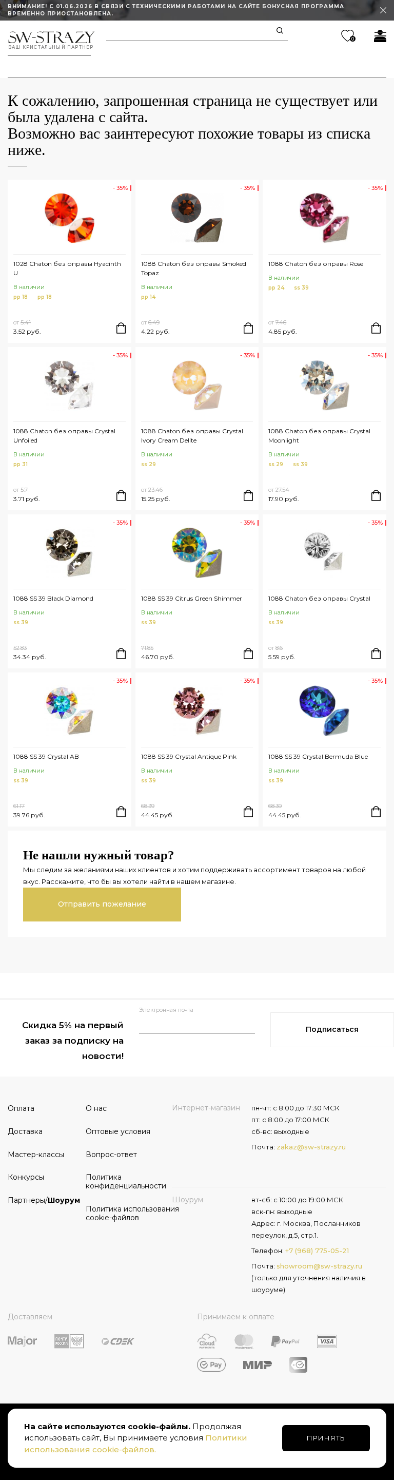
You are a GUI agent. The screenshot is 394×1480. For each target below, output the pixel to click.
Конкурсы (26, 1177)
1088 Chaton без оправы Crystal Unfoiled (64, 435)
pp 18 (20, 297)
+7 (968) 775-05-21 (317, 1250)
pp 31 (20, 464)
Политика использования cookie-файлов (121, 1213)
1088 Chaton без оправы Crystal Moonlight (319, 435)
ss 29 (148, 464)
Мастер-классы (36, 1154)
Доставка (25, 1131)
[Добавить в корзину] (121, 328)
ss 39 (301, 287)
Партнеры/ (43, 1200)
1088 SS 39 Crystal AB (46, 756)
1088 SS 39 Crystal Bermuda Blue (318, 756)
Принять (326, 1438)
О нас (96, 1108)
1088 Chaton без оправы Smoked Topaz (193, 268)
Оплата (21, 1108)
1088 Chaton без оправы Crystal (319, 598)
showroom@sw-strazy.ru (319, 1266)
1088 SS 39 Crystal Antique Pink (189, 756)
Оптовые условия (118, 1131)
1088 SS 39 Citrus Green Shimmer (191, 598)
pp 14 (148, 297)
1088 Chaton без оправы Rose (315, 263)
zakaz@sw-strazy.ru (311, 1147)
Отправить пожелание (102, 904)
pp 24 (276, 287)
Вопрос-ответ (111, 1154)
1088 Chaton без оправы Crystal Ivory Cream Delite (192, 435)
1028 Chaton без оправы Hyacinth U (67, 268)
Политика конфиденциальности (121, 1181)
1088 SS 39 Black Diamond (53, 598)
